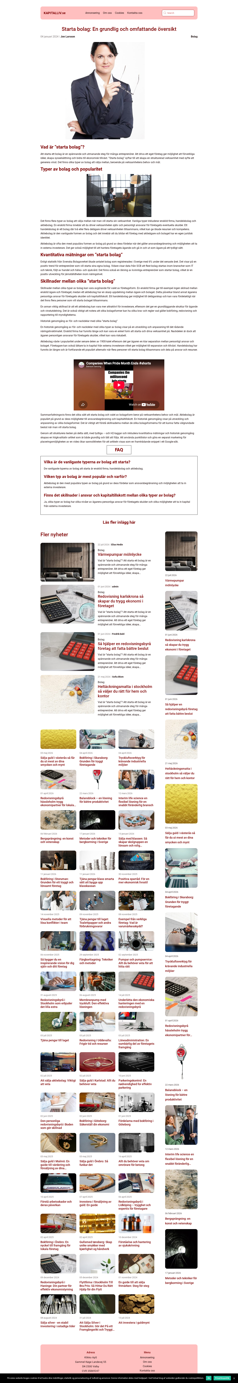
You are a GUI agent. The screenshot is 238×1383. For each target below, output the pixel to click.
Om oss (107, 12)
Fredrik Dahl (118, 634)
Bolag (194, 36)
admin (115, 586)
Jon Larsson (68, 36)
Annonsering (92, 12)
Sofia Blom (118, 676)
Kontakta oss (134, 12)
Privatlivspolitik (222, 1378)
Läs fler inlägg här (119, 522)
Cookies (119, 12)
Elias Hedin (117, 544)
